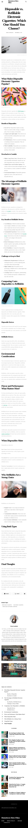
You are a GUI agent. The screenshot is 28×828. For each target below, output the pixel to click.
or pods (9, 211)
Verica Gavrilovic (9, 32)
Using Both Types (8, 721)
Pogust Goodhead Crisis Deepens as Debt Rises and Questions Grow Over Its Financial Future (17, 749)
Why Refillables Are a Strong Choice (12, 719)
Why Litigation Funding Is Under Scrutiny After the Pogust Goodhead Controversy (17, 741)
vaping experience (5, 434)
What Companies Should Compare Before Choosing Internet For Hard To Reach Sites (17, 764)
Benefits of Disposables (12, 694)
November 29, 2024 (18, 670)
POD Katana (21, 111)
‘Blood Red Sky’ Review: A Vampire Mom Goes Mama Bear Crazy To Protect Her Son (17, 785)
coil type (5, 405)
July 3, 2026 (11, 767)
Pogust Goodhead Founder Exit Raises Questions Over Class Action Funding (17, 756)
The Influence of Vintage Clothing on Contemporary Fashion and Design (17, 793)
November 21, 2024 (18, 32)
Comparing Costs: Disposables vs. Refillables (14, 705)
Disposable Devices (11, 708)
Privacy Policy (11, 820)
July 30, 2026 (11, 744)
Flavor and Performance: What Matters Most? (14, 714)
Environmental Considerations (11, 712)
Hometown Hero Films (10, 818)
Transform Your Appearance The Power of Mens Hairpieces (16, 778)
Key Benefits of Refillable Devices (14, 701)
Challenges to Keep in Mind (13, 703)
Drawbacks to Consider (12, 695)
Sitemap (20, 820)
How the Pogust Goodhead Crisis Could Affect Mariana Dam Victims (17, 733)
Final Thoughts (8, 723)
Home (2, 820)
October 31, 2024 (18, 654)
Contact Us (7, 822)
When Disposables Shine (10, 716)
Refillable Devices (11, 709)
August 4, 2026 (12, 736)
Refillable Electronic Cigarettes (10, 606)
